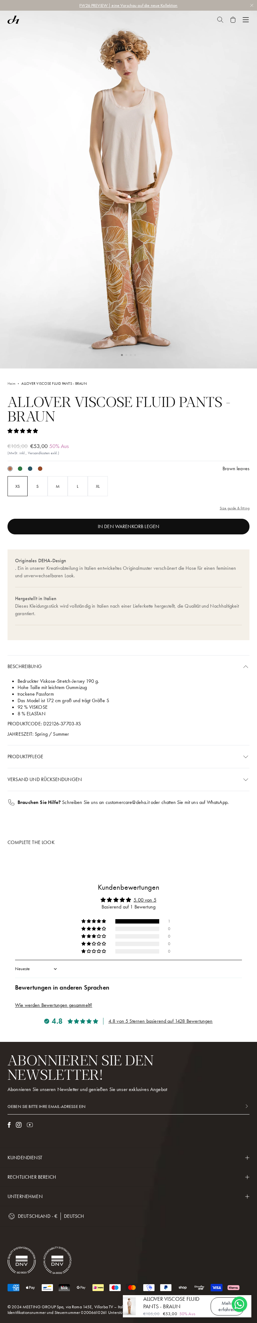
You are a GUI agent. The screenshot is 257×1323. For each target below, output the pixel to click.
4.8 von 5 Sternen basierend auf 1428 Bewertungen (160, 1021)
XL (98, 486)
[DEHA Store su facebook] (9, 1125)
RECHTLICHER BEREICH (32, 1177)
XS (17, 486)
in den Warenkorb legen (129, 526)
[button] (122, 355)
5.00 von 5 (145, 900)
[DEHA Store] (13, 20)
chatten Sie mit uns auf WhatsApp (194, 802)
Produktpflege (25, 756)
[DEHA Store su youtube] (30, 1125)
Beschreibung (25, 666)
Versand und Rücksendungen (45, 779)
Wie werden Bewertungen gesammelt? (53, 1005)
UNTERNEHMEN (25, 1196)
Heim (11, 383)
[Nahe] (220, 19)
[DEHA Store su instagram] (19, 1125)
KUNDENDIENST (25, 1157)
